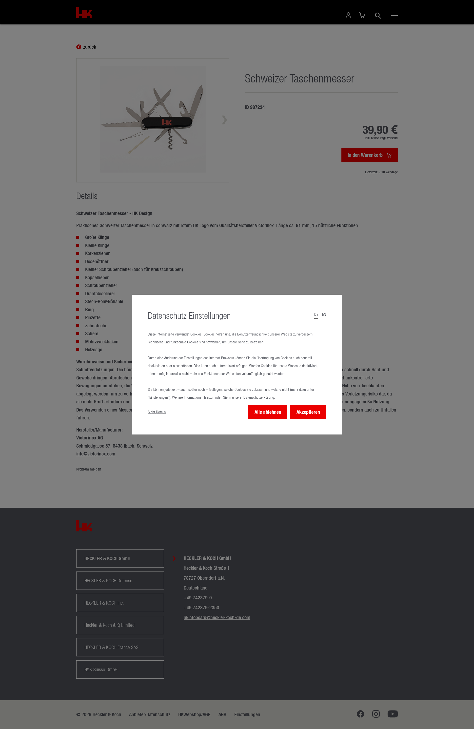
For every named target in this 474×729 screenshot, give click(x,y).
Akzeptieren (308, 412)
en (324, 314)
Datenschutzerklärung (258, 397)
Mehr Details (157, 412)
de (316, 314)
